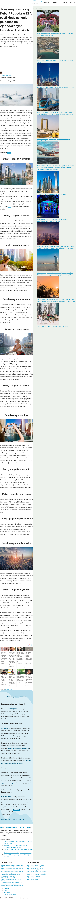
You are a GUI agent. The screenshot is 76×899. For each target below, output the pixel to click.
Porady (55, 3)
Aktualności (67, 3)
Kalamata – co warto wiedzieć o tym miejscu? (12, 866)
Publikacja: (8, 77)
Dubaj (28, 827)
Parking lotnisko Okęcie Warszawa (35, 870)
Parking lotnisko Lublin (32, 879)
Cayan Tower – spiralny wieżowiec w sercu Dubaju (52, 194)
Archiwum (7, 892)
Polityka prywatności (10, 894)
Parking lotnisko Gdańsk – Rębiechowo (36, 871)
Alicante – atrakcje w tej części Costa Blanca (12, 885)
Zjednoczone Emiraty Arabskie (14, 827)
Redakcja (6, 890)
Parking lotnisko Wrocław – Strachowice (36, 874)
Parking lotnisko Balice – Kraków (34, 866)
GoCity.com (16, 809)
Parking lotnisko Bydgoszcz (33, 876)
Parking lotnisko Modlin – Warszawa (35, 865)
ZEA (9, 206)
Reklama (6, 888)
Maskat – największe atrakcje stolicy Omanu (12, 865)
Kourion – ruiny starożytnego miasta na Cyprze (17, 853)
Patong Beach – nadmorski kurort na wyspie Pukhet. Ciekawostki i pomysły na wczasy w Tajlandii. (11, 879)
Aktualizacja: (8, 81)
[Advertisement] (16, 59)
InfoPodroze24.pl (36, 3)
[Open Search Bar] (74, 3)
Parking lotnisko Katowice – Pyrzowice (36, 873)
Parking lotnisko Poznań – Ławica (35, 868)
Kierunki (46, 3)
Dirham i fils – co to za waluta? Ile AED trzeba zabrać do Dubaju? (56, 87)
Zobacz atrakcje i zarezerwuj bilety (12, 819)
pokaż (9, 152)
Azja (1, 827)
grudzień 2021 (8, 689)
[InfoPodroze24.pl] (37, 1)
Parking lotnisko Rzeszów (33, 877)
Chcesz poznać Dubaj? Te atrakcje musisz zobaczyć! (52, 326)
